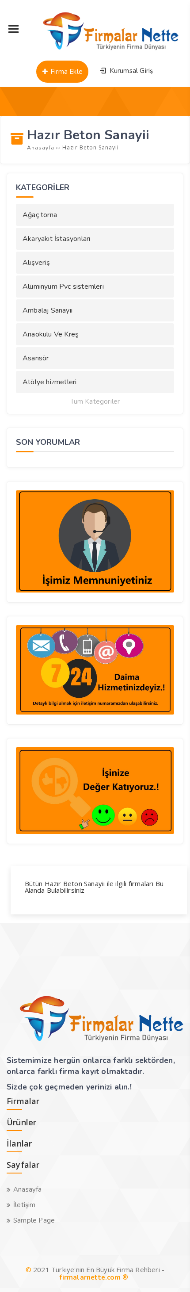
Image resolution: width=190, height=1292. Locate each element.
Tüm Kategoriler (95, 401)
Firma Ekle (66, 71)
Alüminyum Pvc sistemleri (63, 286)
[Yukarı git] (170, 1272)
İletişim (24, 1204)
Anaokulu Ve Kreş (51, 334)
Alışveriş (36, 263)
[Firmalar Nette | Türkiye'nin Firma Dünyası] (105, 50)
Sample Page (34, 1220)
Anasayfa (27, 1189)
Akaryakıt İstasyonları (56, 239)
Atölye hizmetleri (49, 382)
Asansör (36, 358)
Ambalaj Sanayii (47, 310)
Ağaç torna (40, 215)
